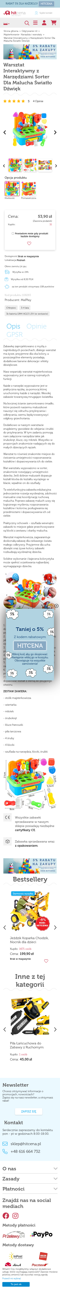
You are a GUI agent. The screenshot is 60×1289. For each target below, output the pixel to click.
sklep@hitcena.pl (26, 1143)
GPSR (14, 334)
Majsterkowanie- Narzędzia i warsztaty (23, 34)
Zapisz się (28, 1111)
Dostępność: (11, 256)
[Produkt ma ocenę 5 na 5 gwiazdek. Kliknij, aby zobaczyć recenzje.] (14, 101)
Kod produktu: (13, 295)
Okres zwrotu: (12, 266)
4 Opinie (38, 101)
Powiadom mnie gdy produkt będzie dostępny (31, 235)
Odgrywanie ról (29, 31)
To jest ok (16, 1284)
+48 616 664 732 (25, 1151)
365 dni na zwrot (46, 13)
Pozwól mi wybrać (11, 1278)
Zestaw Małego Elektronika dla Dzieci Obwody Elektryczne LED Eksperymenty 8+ (36, 1005)
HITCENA (46, 3)
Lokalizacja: (11, 260)
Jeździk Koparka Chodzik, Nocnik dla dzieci (29, 940)
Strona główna (11, 31)
